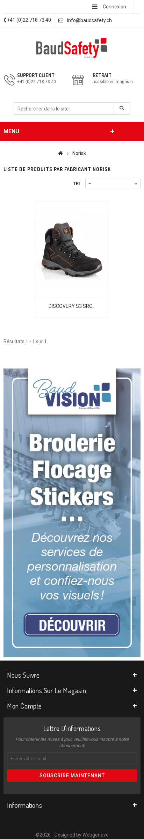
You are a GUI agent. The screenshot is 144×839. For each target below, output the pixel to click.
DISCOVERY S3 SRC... (72, 306)
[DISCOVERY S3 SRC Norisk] (72, 250)
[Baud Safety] (72, 48)
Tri (76, 183)
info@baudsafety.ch (89, 20)
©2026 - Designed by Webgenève (72, 835)
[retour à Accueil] (60, 153)
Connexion (114, 6)
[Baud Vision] (72, 512)
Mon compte (24, 705)
